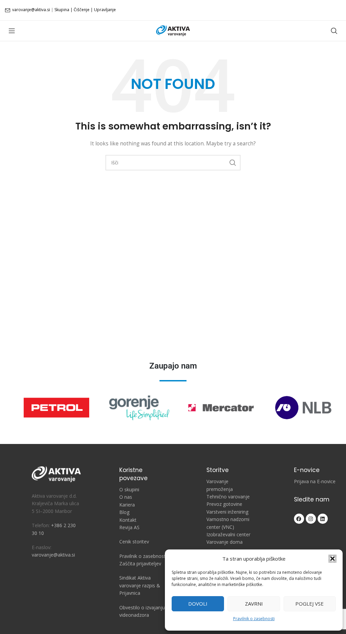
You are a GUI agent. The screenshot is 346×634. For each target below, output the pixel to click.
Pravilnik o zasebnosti (254, 618)
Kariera (127, 504)
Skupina (61, 10)
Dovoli (197, 603)
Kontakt (128, 520)
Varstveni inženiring (227, 512)
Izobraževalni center (228, 534)
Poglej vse (309, 603)
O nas (125, 497)
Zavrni (254, 603)
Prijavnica (129, 593)
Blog (124, 512)
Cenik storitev (134, 541)
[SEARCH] (233, 162)
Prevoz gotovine (224, 504)
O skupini (129, 489)
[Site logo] (173, 30)
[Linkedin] (323, 519)
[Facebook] (299, 519)
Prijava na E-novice (315, 481)
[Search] (334, 31)
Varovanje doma (224, 542)
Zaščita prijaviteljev (140, 563)
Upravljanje (105, 10)
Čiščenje (82, 10)
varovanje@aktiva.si (31, 10)
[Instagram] (311, 519)
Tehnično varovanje (228, 496)
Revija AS (129, 527)
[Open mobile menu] (12, 31)
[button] (332, 558)
